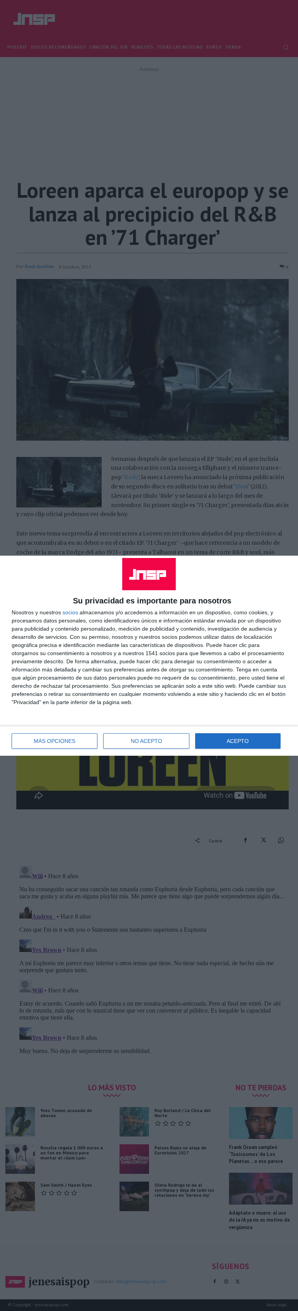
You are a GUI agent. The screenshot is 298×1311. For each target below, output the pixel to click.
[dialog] (149, 656)
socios (70, 612)
